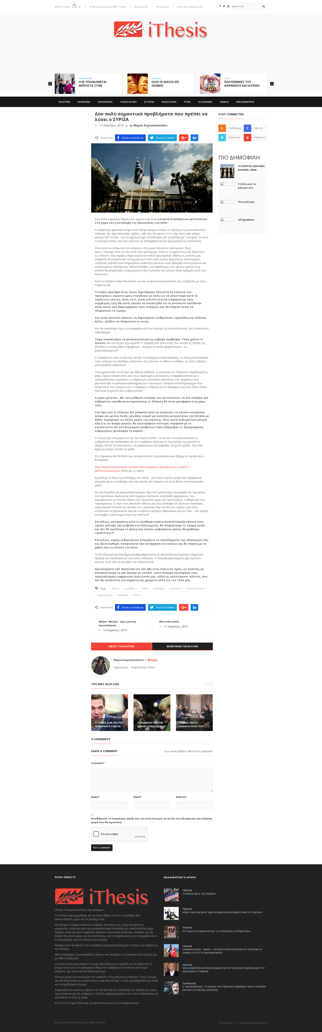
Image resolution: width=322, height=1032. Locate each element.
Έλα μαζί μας (162, 6)
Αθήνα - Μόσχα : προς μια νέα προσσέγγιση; (117, 623)
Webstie (181, 797)
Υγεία (227, 78)
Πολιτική (156, 78)
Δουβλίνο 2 (131, 588)
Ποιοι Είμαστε (141, 6)
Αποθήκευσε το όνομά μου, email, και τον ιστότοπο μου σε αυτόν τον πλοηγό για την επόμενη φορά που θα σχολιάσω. (151, 820)
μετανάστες (175, 588)
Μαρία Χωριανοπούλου (150, 125)
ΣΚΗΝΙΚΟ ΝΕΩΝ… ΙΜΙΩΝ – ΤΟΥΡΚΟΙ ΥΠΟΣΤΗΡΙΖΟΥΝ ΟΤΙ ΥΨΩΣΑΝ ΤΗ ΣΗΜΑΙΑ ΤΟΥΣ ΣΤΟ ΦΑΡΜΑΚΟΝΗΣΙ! (222, 951)
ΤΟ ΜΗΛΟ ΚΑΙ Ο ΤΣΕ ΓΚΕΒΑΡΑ (199, 893)
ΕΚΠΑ (145, 588)
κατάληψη (158, 588)
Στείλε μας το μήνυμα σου (190, 6)
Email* (137, 797)
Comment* (98, 763)
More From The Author (182, 646)
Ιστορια (149, 101)
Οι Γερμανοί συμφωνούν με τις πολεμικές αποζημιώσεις (216, 931)
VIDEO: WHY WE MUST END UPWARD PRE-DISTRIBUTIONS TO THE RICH (222, 912)
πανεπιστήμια (104, 595)
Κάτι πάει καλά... (170, 621)
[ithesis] (161, 27)
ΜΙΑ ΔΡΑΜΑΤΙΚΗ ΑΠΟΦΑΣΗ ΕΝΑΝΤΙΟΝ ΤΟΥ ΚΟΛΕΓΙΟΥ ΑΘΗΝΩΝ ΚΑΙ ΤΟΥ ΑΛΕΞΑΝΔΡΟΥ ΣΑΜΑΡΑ (223, 969)
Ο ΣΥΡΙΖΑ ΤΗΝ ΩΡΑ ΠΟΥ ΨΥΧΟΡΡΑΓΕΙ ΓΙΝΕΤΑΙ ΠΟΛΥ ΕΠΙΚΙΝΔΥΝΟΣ (109, 726)
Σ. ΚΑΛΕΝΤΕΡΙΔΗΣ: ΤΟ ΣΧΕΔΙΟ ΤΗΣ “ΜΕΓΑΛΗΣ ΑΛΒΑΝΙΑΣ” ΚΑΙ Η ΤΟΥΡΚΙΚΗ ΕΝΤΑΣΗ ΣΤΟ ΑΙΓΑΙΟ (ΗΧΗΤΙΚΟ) (224, 988)
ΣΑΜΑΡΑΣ (123, 595)
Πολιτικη (64, 101)
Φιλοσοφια (169, 101)
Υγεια (187, 101)
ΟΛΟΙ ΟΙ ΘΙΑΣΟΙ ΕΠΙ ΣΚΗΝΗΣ (165, 83)
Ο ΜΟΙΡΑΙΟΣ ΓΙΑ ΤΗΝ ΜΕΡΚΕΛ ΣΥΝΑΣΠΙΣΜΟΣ (151, 724)
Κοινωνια (84, 101)
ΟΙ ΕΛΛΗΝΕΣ (205, 101)
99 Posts (152, 660)
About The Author (121, 646)
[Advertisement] (161, 59)
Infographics (245, 101)
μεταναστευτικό (195, 588)
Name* (95, 797)
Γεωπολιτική (85, 78)
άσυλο (115, 588)
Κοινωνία (187, 964)
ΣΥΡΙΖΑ (137, 595)
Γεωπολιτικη (128, 101)
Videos (224, 101)
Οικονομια (105, 101)
